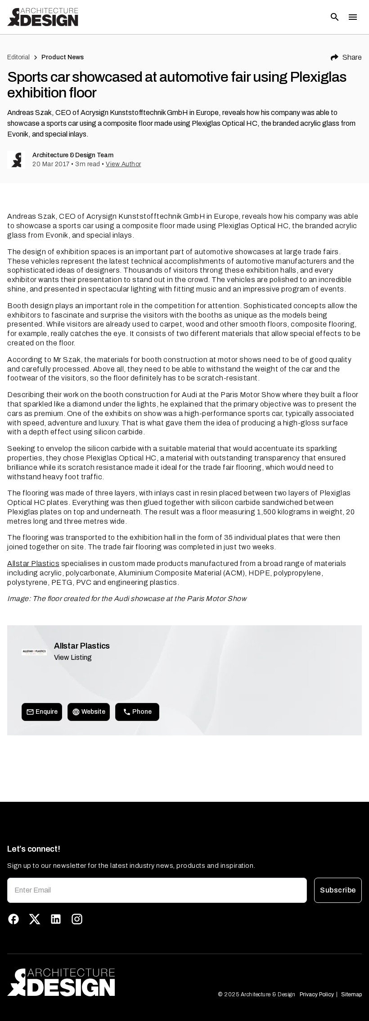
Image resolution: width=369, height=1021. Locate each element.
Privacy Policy (317, 994)
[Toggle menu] (353, 17)
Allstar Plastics (33, 563)
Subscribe (338, 890)
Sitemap (351, 994)
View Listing (73, 657)
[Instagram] (77, 919)
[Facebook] (13, 919)
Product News (62, 57)
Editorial (18, 57)
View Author (123, 164)
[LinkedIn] (56, 919)
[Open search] (335, 17)
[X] (34, 919)
